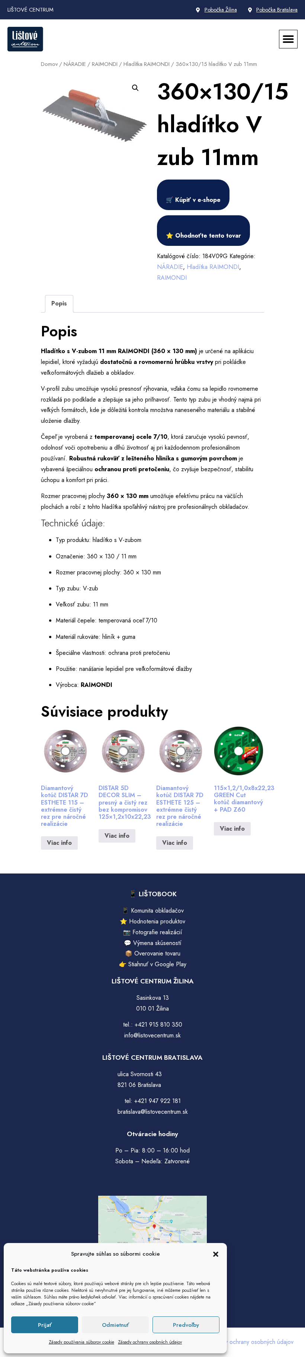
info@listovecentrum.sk (152, 1035)
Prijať (45, 1325)
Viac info (59, 842)
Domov (49, 64)
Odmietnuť (115, 1325)
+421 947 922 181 (157, 1101)
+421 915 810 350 (158, 1024)
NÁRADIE (75, 64)
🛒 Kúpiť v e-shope (193, 200)
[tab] (59, 304)
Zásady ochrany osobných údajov (150, 1342)
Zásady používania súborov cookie (81, 1342)
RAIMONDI (105, 64)
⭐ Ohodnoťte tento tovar (203, 235)
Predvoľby (186, 1325)
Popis (59, 303)
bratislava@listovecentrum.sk (153, 1111)
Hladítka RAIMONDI (146, 64)
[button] (215, 1254)
